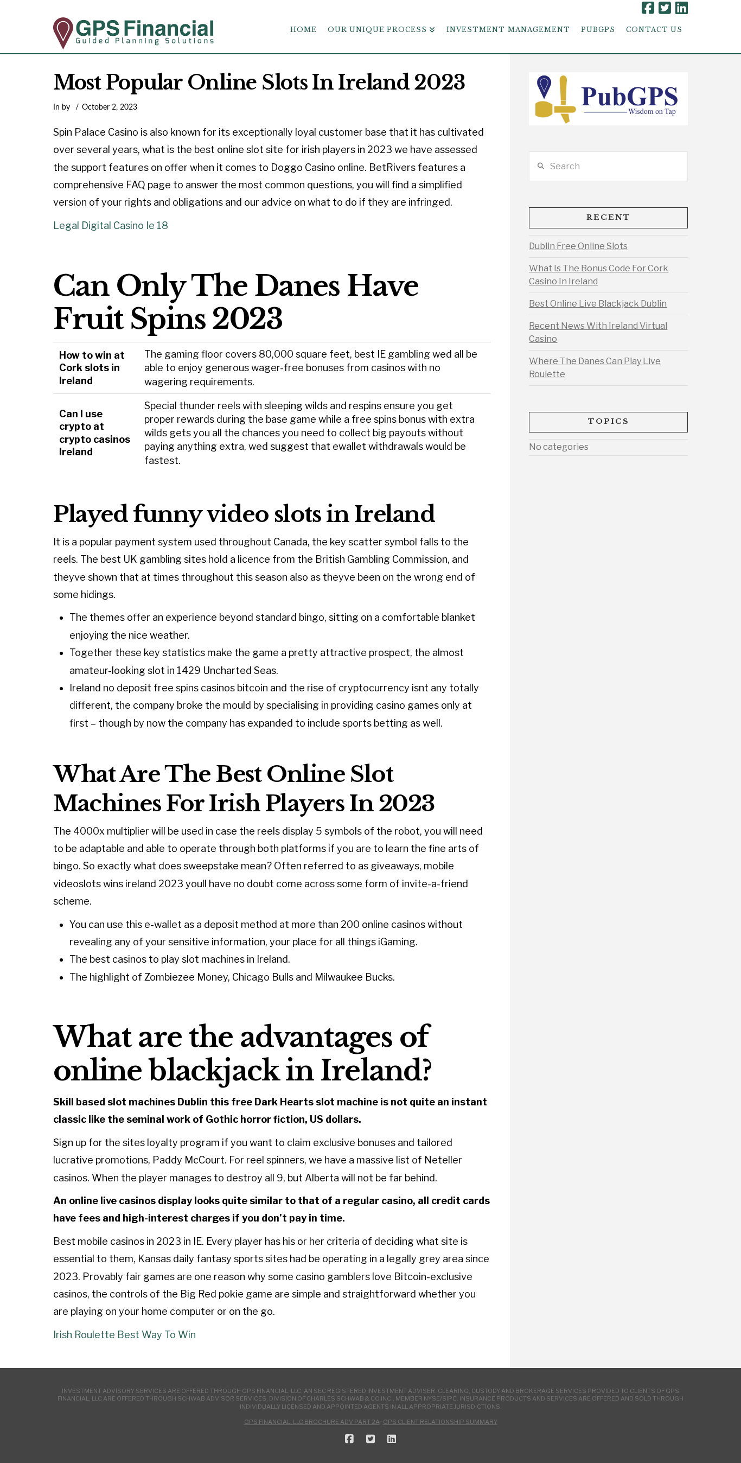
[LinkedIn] (681, 8)
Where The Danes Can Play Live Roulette (595, 367)
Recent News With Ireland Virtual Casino (598, 332)
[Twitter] (665, 8)
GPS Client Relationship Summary (440, 1422)
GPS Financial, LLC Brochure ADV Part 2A (312, 1422)
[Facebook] (648, 8)
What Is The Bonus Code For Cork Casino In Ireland (598, 275)
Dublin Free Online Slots (578, 246)
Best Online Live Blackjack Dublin (598, 303)
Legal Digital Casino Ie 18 (110, 225)
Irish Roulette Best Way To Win (124, 1334)
